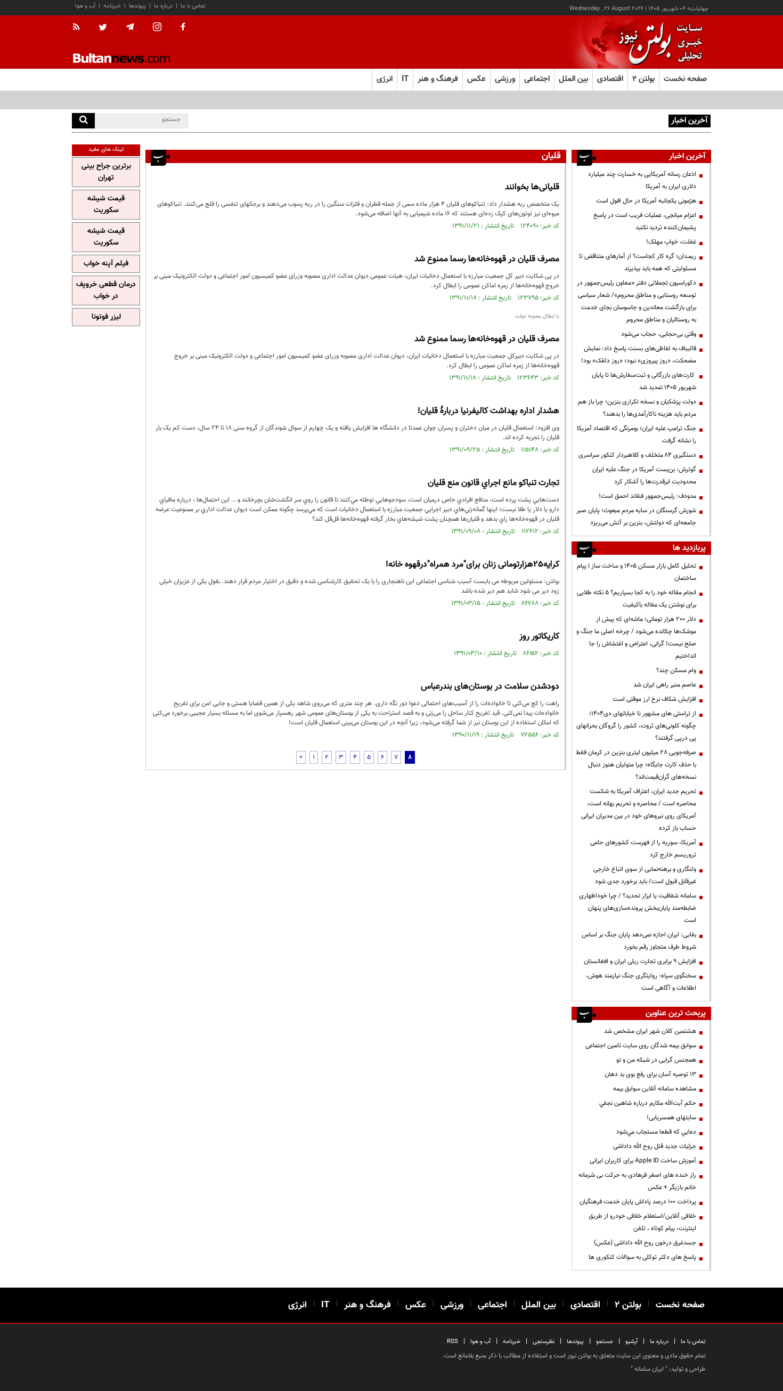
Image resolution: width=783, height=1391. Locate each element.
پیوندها (137, 6)
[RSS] (79, 28)
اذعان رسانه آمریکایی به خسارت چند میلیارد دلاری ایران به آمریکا (642, 180)
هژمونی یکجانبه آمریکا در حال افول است (646, 201)
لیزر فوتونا (106, 317)
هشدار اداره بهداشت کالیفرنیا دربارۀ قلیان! (488, 411)
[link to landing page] (658, 42)
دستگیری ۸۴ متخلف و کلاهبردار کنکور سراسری (637, 455)
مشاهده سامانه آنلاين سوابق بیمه (654, 1089)
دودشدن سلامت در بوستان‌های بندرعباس (490, 686)
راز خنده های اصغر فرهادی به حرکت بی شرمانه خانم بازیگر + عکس (637, 1181)
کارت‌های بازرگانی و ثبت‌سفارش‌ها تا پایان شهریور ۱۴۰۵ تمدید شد (644, 381)
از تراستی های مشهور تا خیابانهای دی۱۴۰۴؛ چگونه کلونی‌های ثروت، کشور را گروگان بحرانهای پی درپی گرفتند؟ (636, 726)
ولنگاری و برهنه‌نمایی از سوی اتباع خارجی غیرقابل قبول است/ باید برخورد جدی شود (644, 875)
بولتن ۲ (643, 79)
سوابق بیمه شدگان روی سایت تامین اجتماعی (640, 1045)
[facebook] (183, 28)
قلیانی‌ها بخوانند (532, 187)
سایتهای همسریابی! (671, 1117)
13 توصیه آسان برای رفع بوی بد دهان (650, 1074)
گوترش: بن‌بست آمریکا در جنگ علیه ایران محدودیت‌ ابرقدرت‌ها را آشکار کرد (644, 476)
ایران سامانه (649, 1369)
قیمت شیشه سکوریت (106, 204)
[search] (83, 120)
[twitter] (103, 28)
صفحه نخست (685, 79)
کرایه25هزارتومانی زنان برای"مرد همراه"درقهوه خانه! (472, 564)
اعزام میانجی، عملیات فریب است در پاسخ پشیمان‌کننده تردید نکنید (644, 221)
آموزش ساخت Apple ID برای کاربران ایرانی (643, 1161)
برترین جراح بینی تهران (106, 172)
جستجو (604, 1341)
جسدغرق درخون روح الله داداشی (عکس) (645, 1243)
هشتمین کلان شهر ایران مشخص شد (650, 1031)
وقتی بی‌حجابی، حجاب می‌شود (658, 334)
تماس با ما (193, 6)
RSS (452, 1341)
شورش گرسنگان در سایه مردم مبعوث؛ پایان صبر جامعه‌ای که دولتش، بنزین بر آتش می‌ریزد (636, 517)
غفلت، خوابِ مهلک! (671, 242)
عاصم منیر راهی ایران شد (664, 685)
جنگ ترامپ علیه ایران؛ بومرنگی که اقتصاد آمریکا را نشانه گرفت (636, 435)
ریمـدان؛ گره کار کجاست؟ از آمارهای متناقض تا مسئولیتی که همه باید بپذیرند (637, 262)
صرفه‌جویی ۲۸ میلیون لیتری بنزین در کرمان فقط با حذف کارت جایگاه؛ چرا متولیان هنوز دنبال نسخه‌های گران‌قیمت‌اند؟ (636, 765)
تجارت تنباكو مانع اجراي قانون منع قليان (493, 483)
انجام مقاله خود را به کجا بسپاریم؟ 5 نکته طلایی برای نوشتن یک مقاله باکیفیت (636, 599)
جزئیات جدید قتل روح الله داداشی (654, 1146)
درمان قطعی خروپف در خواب (106, 290)
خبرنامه (112, 6)
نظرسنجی (543, 1341)
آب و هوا (85, 6)
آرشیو (631, 1341)
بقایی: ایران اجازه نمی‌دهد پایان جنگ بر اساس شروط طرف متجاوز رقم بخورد (639, 941)
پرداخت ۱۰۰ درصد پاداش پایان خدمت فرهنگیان (638, 1202)
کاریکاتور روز (539, 636)
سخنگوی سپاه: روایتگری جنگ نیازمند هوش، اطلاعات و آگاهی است (641, 982)
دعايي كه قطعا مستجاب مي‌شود (656, 1132)
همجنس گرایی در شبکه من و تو (656, 1060)
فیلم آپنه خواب (106, 264)
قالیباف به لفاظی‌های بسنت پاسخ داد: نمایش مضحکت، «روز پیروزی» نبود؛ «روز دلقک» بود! (638, 355)
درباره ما (163, 6)
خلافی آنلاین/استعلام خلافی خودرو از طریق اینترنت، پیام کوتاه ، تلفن (642, 1222)
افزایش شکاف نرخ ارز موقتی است (654, 699)
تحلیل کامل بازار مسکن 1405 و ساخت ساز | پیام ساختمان (636, 572)
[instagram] (157, 28)
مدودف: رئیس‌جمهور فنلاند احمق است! (647, 496)
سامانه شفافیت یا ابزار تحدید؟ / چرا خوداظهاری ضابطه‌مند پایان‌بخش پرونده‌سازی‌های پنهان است (637, 908)
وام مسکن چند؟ (676, 670)
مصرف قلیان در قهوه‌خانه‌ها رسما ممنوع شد (486, 259)
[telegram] (130, 27)
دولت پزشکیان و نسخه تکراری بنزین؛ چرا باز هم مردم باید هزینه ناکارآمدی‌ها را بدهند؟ (637, 408)
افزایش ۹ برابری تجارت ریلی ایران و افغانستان (640, 961)
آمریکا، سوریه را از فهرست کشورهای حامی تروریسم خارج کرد (643, 849)
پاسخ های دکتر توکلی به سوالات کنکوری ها (642, 1257)
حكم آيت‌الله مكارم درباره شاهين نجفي (647, 1103)
